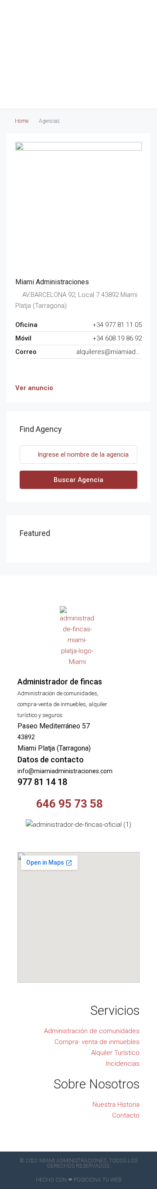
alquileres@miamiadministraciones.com (109, 352)
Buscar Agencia (78, 480)
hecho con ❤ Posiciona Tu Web (79, 1180)
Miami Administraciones (52, 282)
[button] (78, 80)
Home (21, 121)
